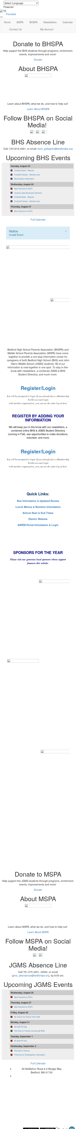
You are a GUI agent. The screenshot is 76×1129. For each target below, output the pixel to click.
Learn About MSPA (38, 932)
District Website (38, 519)
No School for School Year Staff (27, 1017)
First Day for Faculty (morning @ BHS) (29, 1031)
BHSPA (33, 22)
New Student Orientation (24, 179)
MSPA (20, 22)
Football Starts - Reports (24, 170)
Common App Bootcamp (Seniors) (28, 193)
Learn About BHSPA (38, 109)
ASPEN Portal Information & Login (38, 525)
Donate (38, 59)
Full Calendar (38, 219)
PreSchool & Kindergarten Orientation (29, 1055)
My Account (46, 29)
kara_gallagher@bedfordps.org (55, 148)
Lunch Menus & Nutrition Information (38, 507)
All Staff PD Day (20, 1027)
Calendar (68, 22)
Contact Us (15, 29)
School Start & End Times (38, 513)
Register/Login (38, 388)
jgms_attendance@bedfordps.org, (31, 975)
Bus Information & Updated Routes (38, 501)
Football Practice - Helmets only (27, 174)
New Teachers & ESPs (23, 188)
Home (7, 22)
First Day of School (22, 1050)
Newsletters (50, 22)
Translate (11, 14)
